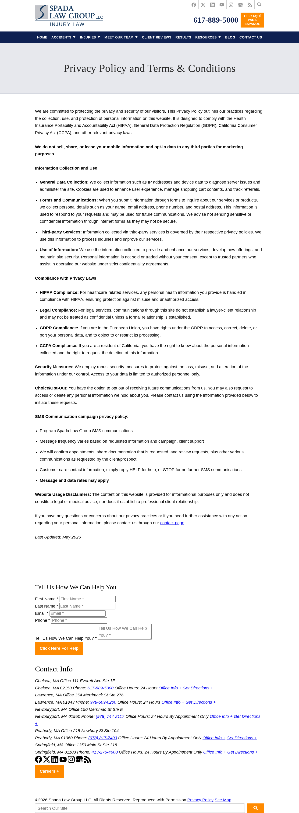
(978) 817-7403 (102, 738)
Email (41, 613)
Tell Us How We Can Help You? (66, 638)
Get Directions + (198, 688)
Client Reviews (156, 37)
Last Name (46, 606)
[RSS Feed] (250, 4)
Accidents (61, 37)
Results (183, 37)
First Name (46, 599)
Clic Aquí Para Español (252, 20)
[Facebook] (194, 4)
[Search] (259, 4)
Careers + (49, 771)
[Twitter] (203, 4)
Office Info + (170, 688)
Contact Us (250, 37)
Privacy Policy (200, 800)
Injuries (88, 37)
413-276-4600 (105, 752)
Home (42, 37)
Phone (42, 620)
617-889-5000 (215, 20)
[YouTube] (222, 4)
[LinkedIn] (212, 4)
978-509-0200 (103, 702)
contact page (172, 523)
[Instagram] (231, 4)
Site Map (223, 800)
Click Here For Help (59, 648)
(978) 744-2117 (110, 716)
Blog (230, 37)
